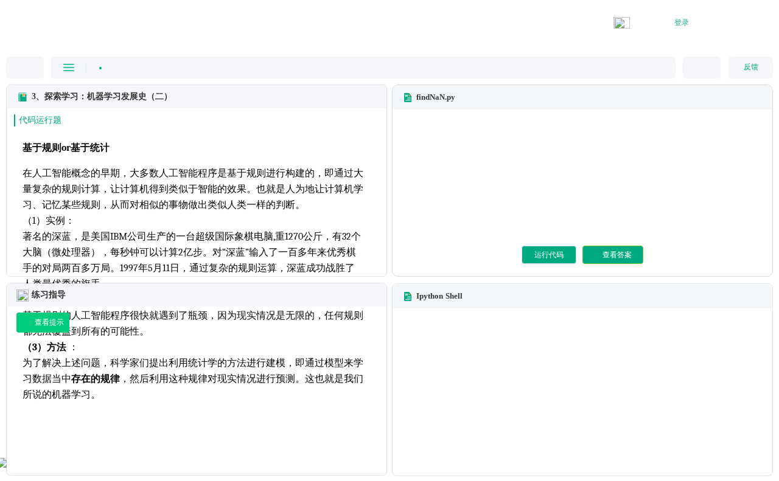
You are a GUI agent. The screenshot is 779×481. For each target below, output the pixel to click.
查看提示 (49, 322)
